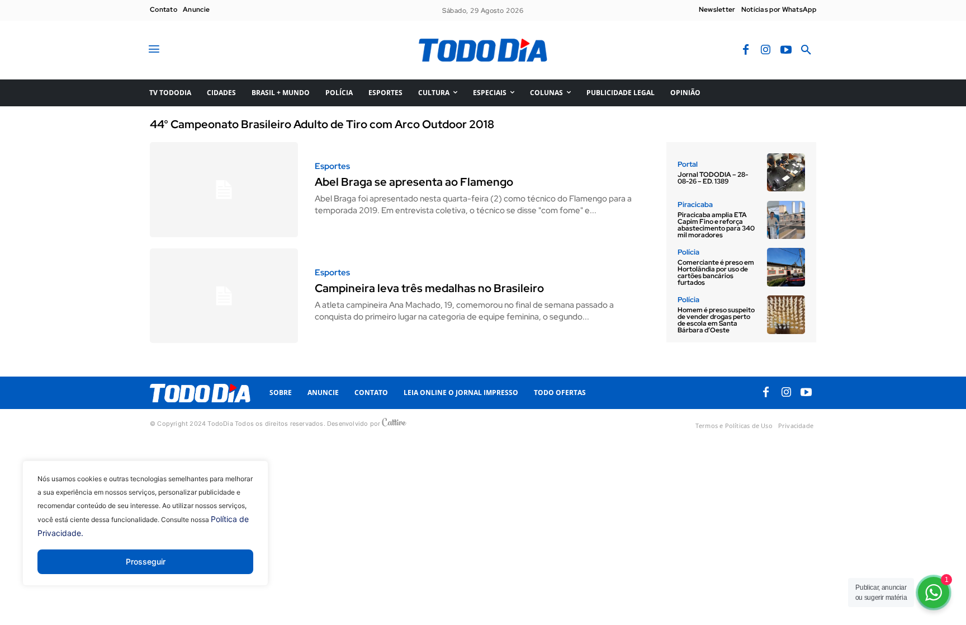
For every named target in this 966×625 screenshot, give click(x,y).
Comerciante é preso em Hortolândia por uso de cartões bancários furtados (716, 272)
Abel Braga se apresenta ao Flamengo (414, 182)
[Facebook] (746, 50)
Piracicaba (695, 204)
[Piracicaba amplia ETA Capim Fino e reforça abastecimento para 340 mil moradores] (786, 220)
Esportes (332, 166)
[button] (806, 50)
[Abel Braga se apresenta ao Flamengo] (224, 189)
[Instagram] (766, 50)
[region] (145, 531)
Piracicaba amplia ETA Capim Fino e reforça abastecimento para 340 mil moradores (716, 224)
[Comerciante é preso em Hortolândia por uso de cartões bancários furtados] (786, 267)
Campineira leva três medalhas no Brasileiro (429, 288)
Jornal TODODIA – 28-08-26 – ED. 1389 (713, 178)
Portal (688, 164)
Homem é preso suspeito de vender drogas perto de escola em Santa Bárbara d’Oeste (716, 320)
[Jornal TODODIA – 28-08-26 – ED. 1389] (786, 172)
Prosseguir (145, 561)
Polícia (688, 252)
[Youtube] (786, 50)
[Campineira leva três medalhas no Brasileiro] (224, 296)
